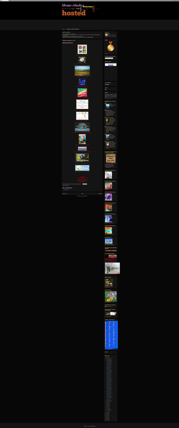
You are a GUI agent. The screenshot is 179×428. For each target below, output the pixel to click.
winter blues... (112, 104)
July (107, 403)
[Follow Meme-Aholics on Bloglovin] (109, 58)
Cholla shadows (112, 118)
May (107, 405)
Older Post (100, 193)
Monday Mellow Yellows (110, 141)
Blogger (94, 426)
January (108, 410)
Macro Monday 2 (108, 110)
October (108, 399)
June (107, 404)
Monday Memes (67, 185)
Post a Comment (66, 189)
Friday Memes (109, 97)
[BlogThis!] (83, 184)
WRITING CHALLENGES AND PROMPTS (73, 29)
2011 (107, 418)
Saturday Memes (109, 94)
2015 (107, 413)
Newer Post (64, 193)
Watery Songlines (109, 103)
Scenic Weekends (109, 134)
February (108, 409)
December (108, 358)
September (108, 400)
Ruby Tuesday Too (109, 126)
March (108, 408)
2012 (107, 417)
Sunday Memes (114, 97)
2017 (107, 357)
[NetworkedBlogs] (111, 63)
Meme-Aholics (73, 5)
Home (64, 29)
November (108, 359)
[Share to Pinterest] (86, 184)
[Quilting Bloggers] (108, 306)
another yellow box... (112, 142)
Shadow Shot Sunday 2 (109, 117)
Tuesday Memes (113, 96)
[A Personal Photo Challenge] (110, 162)
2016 (107, 412)
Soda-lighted (107, 127)
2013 (107, 416)
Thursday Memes (109, 360)
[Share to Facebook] (85, 184)
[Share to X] (84, 184)
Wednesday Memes (108, 98)
